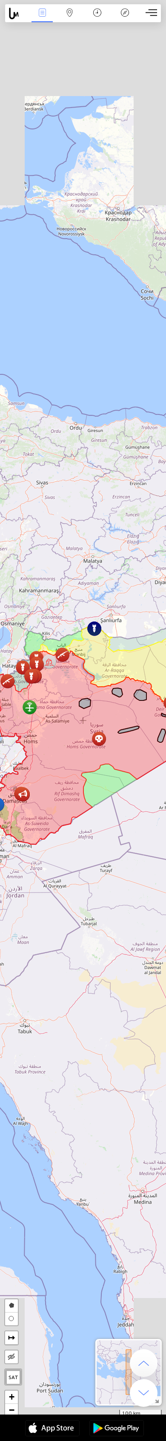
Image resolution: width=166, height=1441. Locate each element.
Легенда (124, 18)
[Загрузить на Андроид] (116, 1429)
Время (97, 18)
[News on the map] (17, 13)
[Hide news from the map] (11, 1357)
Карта (70, 18)
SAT (13, 1377)
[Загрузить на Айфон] (52, 1429)
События (42, 18)
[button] (99, 738)
